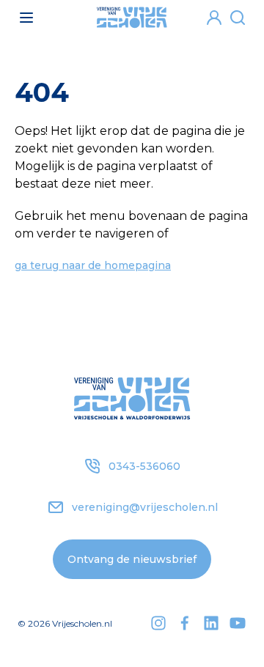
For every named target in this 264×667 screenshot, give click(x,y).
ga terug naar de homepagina (93, 265)
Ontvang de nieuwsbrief (132, 559)
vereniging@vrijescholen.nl (145, 507)
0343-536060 (144, 466)
